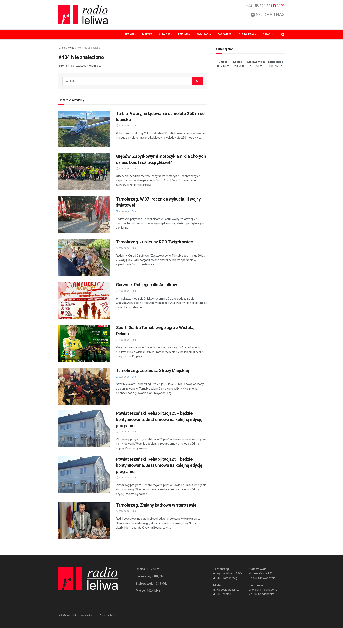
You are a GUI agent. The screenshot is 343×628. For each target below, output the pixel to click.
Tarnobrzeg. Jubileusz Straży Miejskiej (152, 370)
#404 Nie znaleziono (88, 47)
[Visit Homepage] (83, 14)
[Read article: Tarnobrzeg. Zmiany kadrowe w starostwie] (84, 520)
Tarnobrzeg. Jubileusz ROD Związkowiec (154, 241)
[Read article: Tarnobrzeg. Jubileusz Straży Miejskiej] (84, 386)
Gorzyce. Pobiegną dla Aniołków (146, 284)
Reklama (184, 34)
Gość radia (203, 34)
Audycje (164, 34)
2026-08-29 (123, 291)
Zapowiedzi (224, 34)
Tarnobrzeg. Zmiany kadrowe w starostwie (156, 505)
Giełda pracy (247, 34)
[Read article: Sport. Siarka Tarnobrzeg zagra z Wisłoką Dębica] (84, 343)
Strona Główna (66, 47)
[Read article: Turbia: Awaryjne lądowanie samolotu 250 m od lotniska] (84, 129)
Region (129, 34)
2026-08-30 (123, 125)
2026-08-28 (123, 377)
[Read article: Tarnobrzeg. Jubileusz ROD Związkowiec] (84, 257)
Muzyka (147, 34)
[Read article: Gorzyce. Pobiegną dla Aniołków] (84, 300)
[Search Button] (283, 34)
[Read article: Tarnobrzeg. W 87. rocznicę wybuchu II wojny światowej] (84, 214)
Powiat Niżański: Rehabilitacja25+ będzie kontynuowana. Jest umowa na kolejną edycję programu (159, 419)
